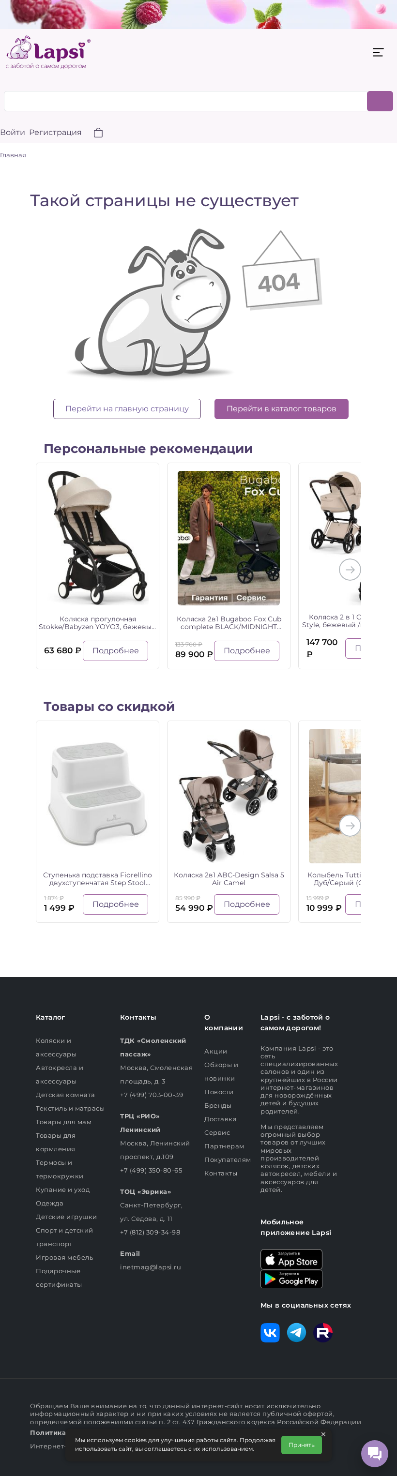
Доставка (220, 1119)
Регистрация (55, 132)
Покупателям (227, 1159)
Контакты (220, 1173)
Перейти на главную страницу (127, 408)
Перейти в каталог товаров (281, 408)
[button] (92, 134)
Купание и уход (63, 1189)
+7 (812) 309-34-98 (150, 1232)
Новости (219, 1092)
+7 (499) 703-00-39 (151, 1095)
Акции (216, 1051)
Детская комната (65, 1095)
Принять (302, 1444)
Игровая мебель (64, 1257)
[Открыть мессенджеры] (374, 1453)
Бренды (217, 1105)
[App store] (291, 1259)
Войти (12, 132)
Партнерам (224, 1146)
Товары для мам (64, 1122)
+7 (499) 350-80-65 (151, 1170)
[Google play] (291, 1278)
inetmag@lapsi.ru (150, 1267)
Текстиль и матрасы (70, 1108)
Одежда (49, 1203)
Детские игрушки (66, 1216)
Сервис (217, 1132)
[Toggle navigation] (378, 52)
